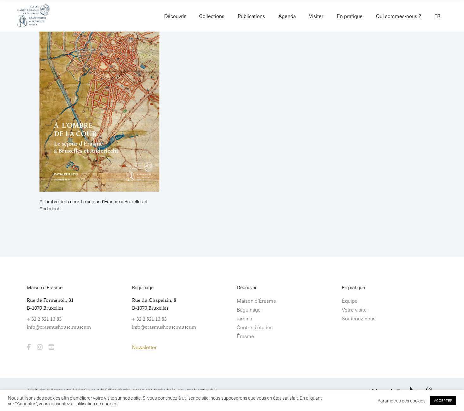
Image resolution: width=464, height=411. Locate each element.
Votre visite (354, 309)
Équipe (350, 300)
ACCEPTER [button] (443, 400)
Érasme (245, 336)
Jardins (244, 318)
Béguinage (249, 309)
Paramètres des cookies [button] (401, 400)
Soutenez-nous (359, 318)
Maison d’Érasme (256, 300)
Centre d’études (255, 327)
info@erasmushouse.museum (59, 327)
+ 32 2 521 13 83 (44, 319)
